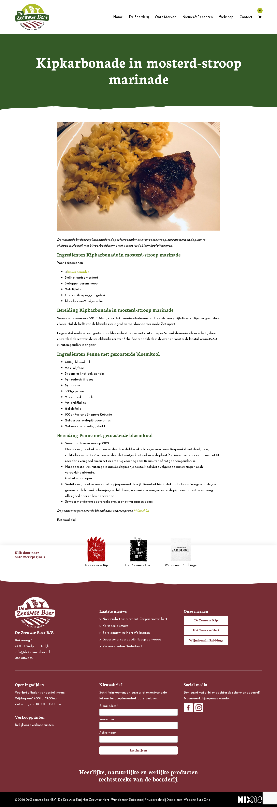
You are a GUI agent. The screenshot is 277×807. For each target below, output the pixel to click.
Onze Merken (165, 16)
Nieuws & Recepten (197, 16)
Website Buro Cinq (197, 799)
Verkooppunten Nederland (122, 646)
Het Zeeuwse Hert (138, 564)
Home (118, 16)
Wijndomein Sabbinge (181, 564)
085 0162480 (24, 657)
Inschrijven (138, 750)
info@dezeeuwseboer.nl (32, 651)
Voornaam (106, 719)
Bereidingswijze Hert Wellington (126, 632)
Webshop (226, 16)
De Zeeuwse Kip (96, 564)
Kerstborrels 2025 (115, 625)
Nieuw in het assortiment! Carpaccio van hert (134, 618)
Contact (245, 16)
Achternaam (108, 733)
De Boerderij (139, 16)
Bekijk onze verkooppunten (34, 724)
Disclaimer (174, 799)
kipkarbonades (78, 271)
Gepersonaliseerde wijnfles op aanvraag (131, 639)
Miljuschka (141, 510)
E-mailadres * (108, 706)
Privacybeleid (155, 799)
